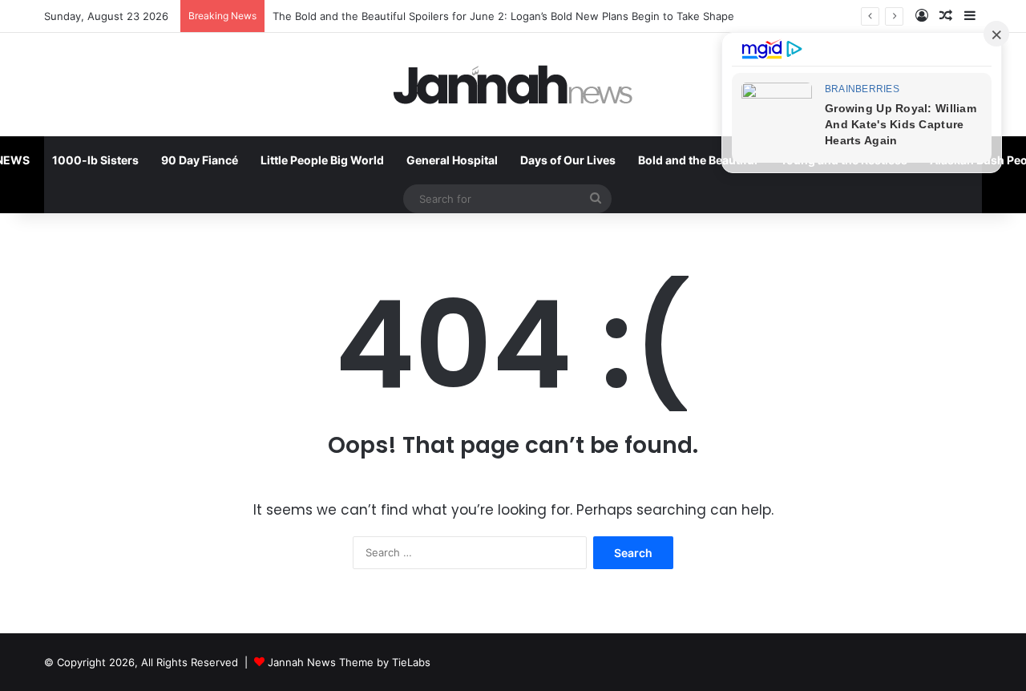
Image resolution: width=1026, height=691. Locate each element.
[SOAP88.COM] (513, 84)
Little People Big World (322, 160)
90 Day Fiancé (199, 160)
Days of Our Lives (568, 160)
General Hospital (452, 160)
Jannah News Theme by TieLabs (349, 662)
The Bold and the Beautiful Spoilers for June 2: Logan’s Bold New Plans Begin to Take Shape (503, 16)
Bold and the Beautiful (697, 160)
